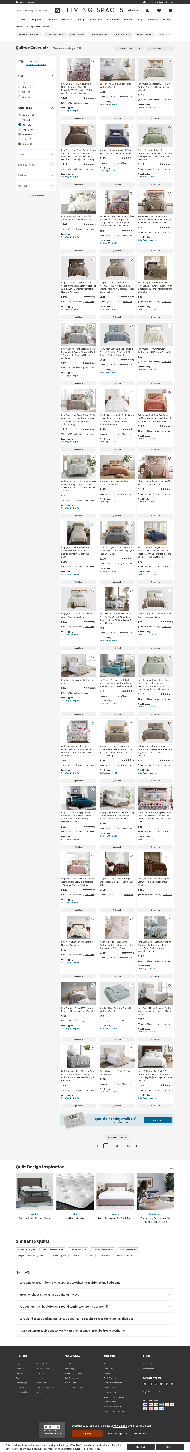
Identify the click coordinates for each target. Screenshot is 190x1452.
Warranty (40, 1378)
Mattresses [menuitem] (67, 19)
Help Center (20, 1364)
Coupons (107, 1373)
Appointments (148, 1368)
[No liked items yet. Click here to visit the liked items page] (159, 10)
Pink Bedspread (59, 1255)
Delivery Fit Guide (43, 1364)
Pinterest (145, 1384)
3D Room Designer (111, 1392)
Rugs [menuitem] (140, 19)
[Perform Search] (57, 10)
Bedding (30, 27)
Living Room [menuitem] (36, 19)
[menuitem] (170, 10)
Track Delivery (21, 1387)
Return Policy (42, 1382)
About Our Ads (109, 1387)
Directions (19, 1373)
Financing (40, 1373)
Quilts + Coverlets (42, 27)
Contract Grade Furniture (113, 1382)
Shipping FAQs (21, 1382)
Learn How (89, 103)
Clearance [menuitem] (153, 19)
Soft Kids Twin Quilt (78, 1249)
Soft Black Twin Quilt (125, 1255)
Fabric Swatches (110, 1401)
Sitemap (40, 1392)
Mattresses (19, 27)
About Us (68, 1364)
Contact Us (20, 1368)
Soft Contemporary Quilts (52, 1249)
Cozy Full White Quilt (128, 1249)
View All (171, 1168)
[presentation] (128, 48)
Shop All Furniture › (26, 2)
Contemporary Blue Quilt (102, 1249)
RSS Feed (172, 1384)
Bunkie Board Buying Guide (34, 1218)
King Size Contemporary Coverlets (32, 1255)
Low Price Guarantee (73, 1378)
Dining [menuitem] (81, 19)
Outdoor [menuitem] (128, 19)
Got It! (169, 1447)
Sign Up (87, 1433)
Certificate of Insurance (45, 1387)
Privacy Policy (93, 1448)
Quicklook (78, 118)
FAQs (18, 1378)
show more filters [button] (35, 195)
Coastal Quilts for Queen (83, 1255)
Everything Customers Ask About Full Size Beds (155, 1219)
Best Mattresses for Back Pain (115, 1218)
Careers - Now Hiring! (73, 1373)
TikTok (167, 1384)
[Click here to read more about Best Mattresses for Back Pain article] (115, 1191)
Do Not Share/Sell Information (115, 1411)
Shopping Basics (155, 1214)
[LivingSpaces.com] (95, 10)
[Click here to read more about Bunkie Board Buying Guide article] (34, 1191)
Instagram (156, 1384)
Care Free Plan (110, 1364)
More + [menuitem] (166, 19)
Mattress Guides (75, 1218)
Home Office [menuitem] (96, 19)
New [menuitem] (23, 19)
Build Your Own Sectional (114, 1397)
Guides (34, 1214)
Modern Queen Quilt (26, 1249)
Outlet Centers (70, 1382)
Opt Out (140, 1447)
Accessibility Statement (74, 1387)
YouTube (161, 1384)
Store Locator (148, 1364)
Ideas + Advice (109, 1368)
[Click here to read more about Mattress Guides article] (75, 1191)
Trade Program (110, 1378)
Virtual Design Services (113, 1406)
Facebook (151, 1384)
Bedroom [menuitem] (52, 19)
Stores (171, 2)
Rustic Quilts (105, 1255)
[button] (90, 98)
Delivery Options (156, 2)
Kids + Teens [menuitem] (113, 19)
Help (144, 2)
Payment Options (43, 1368)
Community (69, 1368)
